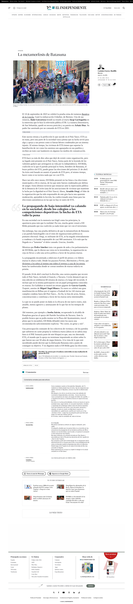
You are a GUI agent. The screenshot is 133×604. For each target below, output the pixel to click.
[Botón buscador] (124, 8)
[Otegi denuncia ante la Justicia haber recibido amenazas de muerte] (27, 499)
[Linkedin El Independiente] (74, 592)
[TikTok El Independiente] (79, 593)
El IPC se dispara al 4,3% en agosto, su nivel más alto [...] (109, 206)
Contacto (57, 560)
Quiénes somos (59, 569)
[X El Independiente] (54, 592)
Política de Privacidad (35, 597)
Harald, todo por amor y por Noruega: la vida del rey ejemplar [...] (108, 190)
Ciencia (45, 14)
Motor (98, 14)
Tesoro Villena (125, 1)
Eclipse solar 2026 (37, 560)
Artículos (66, 17)
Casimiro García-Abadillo (107, 71)
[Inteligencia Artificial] (87, 573)
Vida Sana (91, 14)
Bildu (36, 365)
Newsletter (58, 564)
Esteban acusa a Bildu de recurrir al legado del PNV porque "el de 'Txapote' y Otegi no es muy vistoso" (43, 488)
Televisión (83, 14)
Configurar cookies (98, 597)
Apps (56, 567)
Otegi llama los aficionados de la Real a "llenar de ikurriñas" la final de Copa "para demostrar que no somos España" (76, 488)
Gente (59, 14)
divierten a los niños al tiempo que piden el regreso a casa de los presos (53, 263)
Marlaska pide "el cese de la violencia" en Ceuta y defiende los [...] (108, 199)
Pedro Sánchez (36, 569)
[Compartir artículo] (99, 84)
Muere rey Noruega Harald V (114, 1)
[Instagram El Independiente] (69, 592)
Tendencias (74, 14)
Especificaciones (59, 572)
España (20, 14)
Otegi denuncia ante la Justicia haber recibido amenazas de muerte (42, 498)
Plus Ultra (34, 564)
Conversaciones (107, 14)
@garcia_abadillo (102, 75)
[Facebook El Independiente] (58, 592)
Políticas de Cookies (86, 597)
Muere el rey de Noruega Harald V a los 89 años (107, 213)
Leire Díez (34, 574)
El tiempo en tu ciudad (21, 8)
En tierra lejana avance (65, 1)
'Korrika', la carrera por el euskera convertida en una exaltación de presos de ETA (63, 352)
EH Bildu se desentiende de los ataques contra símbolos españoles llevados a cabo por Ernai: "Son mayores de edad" (75, 499)
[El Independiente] (66, 8)
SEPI (33, 562)
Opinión (14, 14)
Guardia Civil (35, 572)
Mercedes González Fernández (40, 576)
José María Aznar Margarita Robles (50, 1)
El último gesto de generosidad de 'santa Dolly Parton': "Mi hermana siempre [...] (108, 181)
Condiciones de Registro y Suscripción (69, 597)
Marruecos (103, 1)
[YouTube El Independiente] (64, 592)
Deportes (65, 14)
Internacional (37, 14)
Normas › (86, 372)
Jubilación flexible (95, 1)
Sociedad (52, 14)
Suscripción (58, 562)
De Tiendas (117, 14)
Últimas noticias (13, 1)
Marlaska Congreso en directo (33, 1)
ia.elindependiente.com (87, 576)
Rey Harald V (21, 1)
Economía (27, 14)
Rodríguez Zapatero (37, 567)
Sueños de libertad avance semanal (81, 1)
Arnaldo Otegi (27, 365)
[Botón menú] (9, 8)
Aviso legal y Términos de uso (50, 597)
